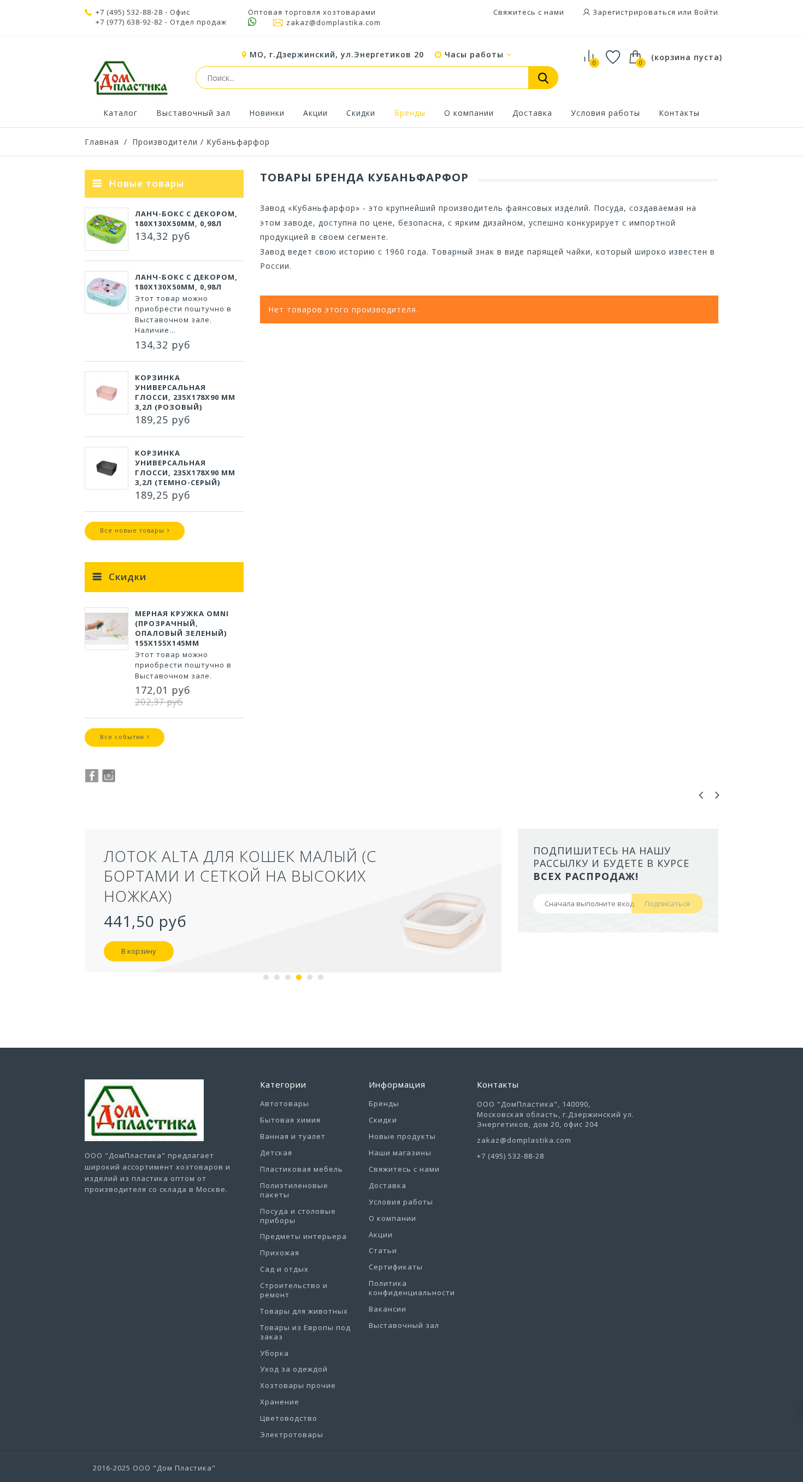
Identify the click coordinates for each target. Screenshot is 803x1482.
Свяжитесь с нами (528, 12)
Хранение (279, 1402)
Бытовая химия (290, 1120)
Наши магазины (400, 1153)
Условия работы (605, 113)
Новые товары (146, 183)
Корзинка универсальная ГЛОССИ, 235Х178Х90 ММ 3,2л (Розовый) (185, 392)
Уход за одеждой (294, 1369)
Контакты (679, 113)
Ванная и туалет (293, 1136)
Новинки (267, 113)
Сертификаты (396, 1267)
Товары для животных (304, 1311)
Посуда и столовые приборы (298, 1215)
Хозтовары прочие (298, 1385)
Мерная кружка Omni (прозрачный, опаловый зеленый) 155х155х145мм (182, 628)
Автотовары (284, 1103)
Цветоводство (288, 1418)
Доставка (532, 113)
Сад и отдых (284, 1269)
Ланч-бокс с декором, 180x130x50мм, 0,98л (186, 218)
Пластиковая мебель (301, 1169)
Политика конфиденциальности (412, 1287)
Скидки (360, 113)
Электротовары (291, 1434)
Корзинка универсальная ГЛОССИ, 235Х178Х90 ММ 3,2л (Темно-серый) (185, 467)
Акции (315, 113)
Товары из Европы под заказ (305, 1332)
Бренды (410, 113)
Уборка (274, 1353)
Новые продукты (402, 1136)
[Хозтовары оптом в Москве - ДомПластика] (130, 77)
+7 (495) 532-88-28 (129, 12)
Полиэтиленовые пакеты (294, 1190)
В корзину (138, 951)
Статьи (383, 1250)
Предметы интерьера (303, 1236)
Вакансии (387, 1309)
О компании (469, 113)
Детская (276, 1153)
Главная (102, 142)
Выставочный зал (193, 113)
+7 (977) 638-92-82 (129, 22)
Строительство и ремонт (294, 1290)
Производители (165, 142)
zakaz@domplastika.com (333, 22)
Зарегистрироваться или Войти (654, 12)
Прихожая (279, 1252)
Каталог (120, 113)
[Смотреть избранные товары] (613, 59)
